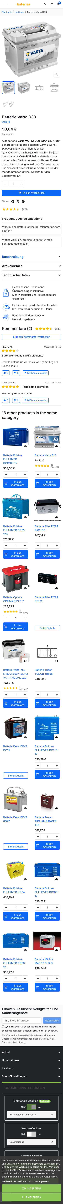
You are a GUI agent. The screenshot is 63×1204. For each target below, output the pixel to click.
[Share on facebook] (12, 201)
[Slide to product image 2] (23, 87)
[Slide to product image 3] (39, 87)
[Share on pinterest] (23, 201)
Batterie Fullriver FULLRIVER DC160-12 (46, 892)
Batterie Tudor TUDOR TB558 (44, 671)
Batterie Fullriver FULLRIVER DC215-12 (46, 750)
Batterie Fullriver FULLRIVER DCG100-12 (13, 459)
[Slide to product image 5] (8, 103)
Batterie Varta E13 (45, 455)
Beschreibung (13, 257)
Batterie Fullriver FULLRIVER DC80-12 (14, 963)
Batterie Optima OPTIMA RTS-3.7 (13, 599)
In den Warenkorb (32, 192)
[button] (45, 4)
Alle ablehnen (31, 1197)
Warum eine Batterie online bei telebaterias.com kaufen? (31, 228)
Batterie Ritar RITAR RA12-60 (46, 528)
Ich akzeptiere (31, 1188)
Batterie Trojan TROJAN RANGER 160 (45, 821)
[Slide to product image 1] (8, 87)
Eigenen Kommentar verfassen (31, 336)
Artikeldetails (12, 266)
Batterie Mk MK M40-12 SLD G (44, 961)
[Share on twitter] (18, 201)
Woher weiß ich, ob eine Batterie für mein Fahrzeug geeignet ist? (27, 241)
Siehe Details (47, 628)
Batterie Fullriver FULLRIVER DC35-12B (14, 530)
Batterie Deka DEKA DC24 (15, 748)
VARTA (6, 122)
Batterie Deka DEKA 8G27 (15, 819)
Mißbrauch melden (35, 373)
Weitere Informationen (14, 1181)
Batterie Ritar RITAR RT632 (46, 599)
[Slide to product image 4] (54, 87)
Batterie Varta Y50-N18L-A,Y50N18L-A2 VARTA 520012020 (15, 673)
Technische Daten (16, 275)
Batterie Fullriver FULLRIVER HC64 (14, 890)
